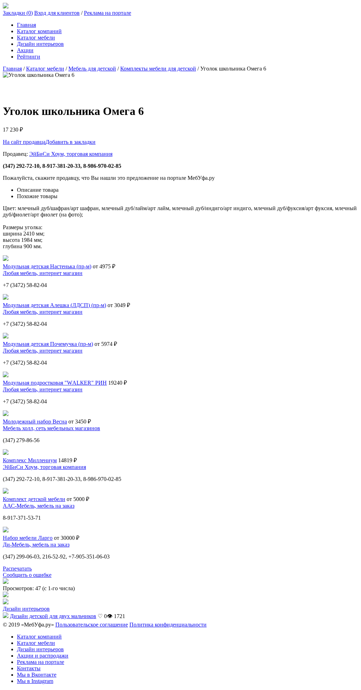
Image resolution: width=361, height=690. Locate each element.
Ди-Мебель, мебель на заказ (36, 545)
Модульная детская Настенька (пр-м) (47, 266)
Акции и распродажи (42, 656)
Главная (26, 25)
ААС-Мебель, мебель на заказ (38, 506)
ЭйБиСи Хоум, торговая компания (70, 154)
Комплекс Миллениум (30, 460)
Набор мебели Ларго (28, 538)
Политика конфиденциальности (168, 625)
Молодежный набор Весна (35, 422)
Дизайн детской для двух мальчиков (53, 616)
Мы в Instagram (35, 681)
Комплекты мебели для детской (158, 69)
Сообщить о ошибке (27, 575)
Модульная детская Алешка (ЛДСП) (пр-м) (54, 305)
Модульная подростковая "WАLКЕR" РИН (55, 383)
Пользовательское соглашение (91, 625)
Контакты (29, 668)
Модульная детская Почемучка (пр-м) (48, 344)
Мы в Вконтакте (36, 675)
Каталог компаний (39, 31)
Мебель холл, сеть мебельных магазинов (51, 428)
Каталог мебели (36, 38)
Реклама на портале (107, 13)
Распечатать (17, 569)
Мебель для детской (92, 69)
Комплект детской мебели (34, 499)
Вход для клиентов (57, 13)
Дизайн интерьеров (40, 44)
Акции (25, 50)
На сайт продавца (24, 142)
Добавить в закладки (70, 142)
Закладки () (18, 13)
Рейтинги (28, 57)
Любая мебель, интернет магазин (42, 273)
